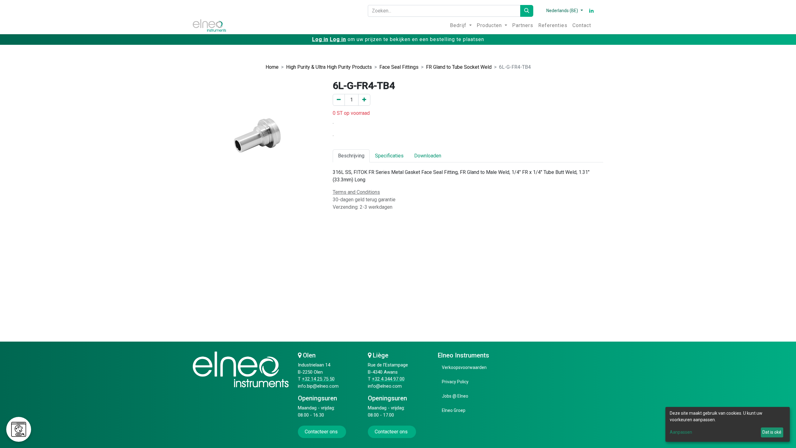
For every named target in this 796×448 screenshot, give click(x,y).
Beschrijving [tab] (351, 156)
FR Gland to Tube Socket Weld (459, 67)
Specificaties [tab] (389, 156)
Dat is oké (771, 432)
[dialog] (727, 424)
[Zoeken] (526, 11)
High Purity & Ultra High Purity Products (329, 67)
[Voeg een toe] (364, 100)
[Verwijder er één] (339, 100)
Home (272, 67)
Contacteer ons (322, 432)
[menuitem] (460, 25)
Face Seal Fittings (399, 67)
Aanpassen (681, 432)
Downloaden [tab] (427, 156)
